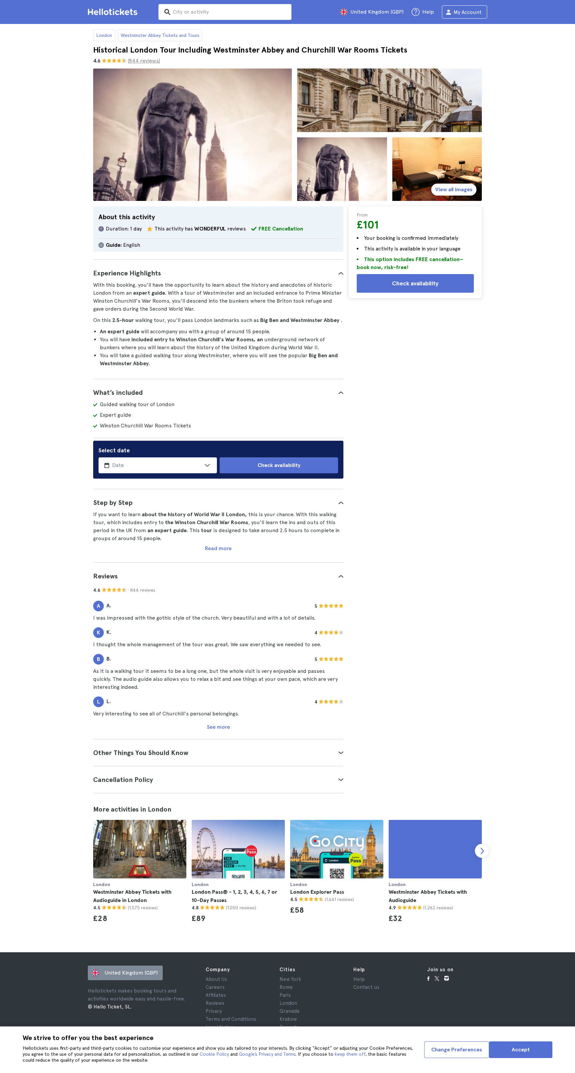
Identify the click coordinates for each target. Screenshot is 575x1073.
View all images (454, 189)
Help (359, 979)
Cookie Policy (214, 1054)
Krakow (288, 1019)
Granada (289, 1011)
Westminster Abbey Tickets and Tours (160, 35)
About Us (216, 979)
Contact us (366, 987)
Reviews (215, 1003)
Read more (218, 548)
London (104, 35)
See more (218, 727)
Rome (286, 987)
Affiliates (216, 995)
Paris (285, 995)
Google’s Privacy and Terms (267, 1054)
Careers (215, 987)
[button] (218, 273)
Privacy (214, 1011)
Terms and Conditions (231, 1019)
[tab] (218, 273)
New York (290, 979)
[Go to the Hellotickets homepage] (114, 12)
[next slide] (482, 851)
